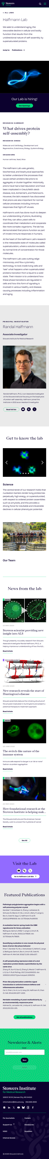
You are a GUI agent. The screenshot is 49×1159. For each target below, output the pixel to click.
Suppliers (28, 1131)
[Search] (40, 4)
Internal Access (9, 1138)
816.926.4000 (31, 1102)
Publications (17, 50)
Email (24, 1048)
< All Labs (8, 13)
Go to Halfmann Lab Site (24, 876)
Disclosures (29, 1125)
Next (24, 1060)
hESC (5, 1131)
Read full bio (11, 409)
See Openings (24, 106)
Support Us (7, 1125)
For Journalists (9, 1118)
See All (24, 840)
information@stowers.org (13, 1102)
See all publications (24, 1017)
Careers (27, 1118)
